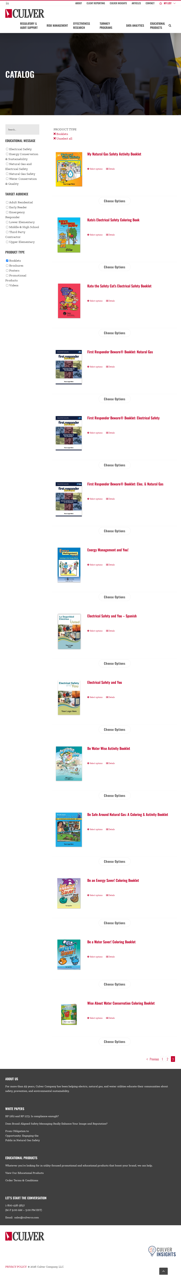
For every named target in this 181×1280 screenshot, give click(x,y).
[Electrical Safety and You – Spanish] (69, 631)
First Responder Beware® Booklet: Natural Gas (120, 351)
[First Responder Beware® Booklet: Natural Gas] (69, 367)
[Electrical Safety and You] (69, 698)
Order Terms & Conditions (21, 1180)
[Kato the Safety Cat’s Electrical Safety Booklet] (69, 301)
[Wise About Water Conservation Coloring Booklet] (69, 1014)
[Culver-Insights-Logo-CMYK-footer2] (162, 1247)
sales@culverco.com (26, 1217)
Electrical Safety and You (104, 682)
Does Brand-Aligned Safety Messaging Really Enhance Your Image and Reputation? (56, 1123)
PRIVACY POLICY (16, 1266)
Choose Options (114, 201)
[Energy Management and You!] (69, 565)
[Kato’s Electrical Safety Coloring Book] (69, 235)
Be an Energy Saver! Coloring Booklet (113, 880)
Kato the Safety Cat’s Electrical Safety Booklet (119, 285)
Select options (96, 169)
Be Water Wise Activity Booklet (108, 748)
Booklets (62, 134)
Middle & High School (24, 227)
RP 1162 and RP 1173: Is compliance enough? (32, 1116)
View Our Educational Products (24, 1173)
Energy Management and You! (108, 549)
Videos (13, 285)
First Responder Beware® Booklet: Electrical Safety (123, 417)
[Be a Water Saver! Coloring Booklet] (69, 954)
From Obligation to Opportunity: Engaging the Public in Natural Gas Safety (22, 1135)
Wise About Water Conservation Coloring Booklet (121, 1003)
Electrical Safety (20, 149)
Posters (14, 270)
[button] (170, 25)
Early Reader (18, 207)
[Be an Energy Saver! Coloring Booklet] (69, 893)
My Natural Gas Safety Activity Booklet (114, 154)
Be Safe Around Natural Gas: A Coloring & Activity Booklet (127, 814)
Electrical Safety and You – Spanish (112, 615)
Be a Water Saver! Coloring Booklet (111, 941)
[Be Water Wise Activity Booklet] (69, 764)
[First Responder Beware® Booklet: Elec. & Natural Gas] (69, 499)
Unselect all (64, 138)
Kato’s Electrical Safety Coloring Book (113, 219)
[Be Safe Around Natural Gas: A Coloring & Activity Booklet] (69, 830)
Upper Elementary (22, 242)
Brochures (16, 265)
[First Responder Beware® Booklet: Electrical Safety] (69, 433)
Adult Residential (21, 202)
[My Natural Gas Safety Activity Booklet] (69, 169)
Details (112, 169)
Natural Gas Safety (22, 174)
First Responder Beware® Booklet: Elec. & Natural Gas (125, 483)
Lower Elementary (22, 222)
